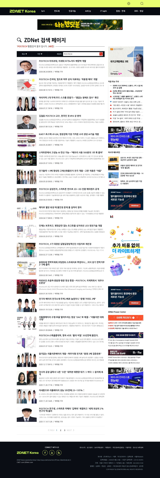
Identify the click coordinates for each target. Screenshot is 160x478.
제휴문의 (108, 447)
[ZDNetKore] (25, 6)
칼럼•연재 (120, 11)
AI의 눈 (88, 11)
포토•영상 (138, 11)
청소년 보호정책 (138, 447)
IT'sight (103, 11)
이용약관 (128, 447)
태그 (23, 54)
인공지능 (72, 11)
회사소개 (82, 447)
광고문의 (90, 447)
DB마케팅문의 (98, 447)
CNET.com (20, 462)
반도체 (57, 11)
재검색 (59, 54)
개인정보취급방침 (118, 447)
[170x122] (27, 67)
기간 (38, 54)
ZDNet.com (29, 462)
